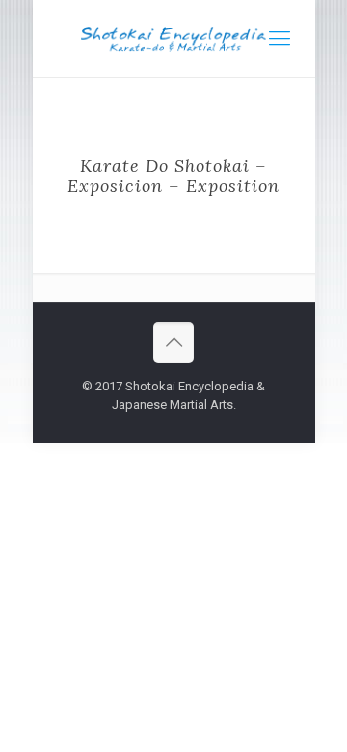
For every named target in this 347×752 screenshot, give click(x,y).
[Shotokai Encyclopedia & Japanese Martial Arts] (174, 38)
